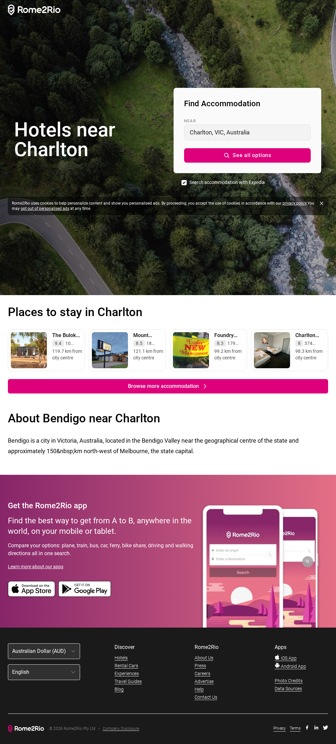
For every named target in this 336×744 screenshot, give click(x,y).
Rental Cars (126, 665)
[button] (247, 155)
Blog (119, 689)
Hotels (121, 657)
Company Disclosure (121, 729)
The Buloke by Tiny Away (65, 342)
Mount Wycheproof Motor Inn (147, 342)
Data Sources (288, 688)
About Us (204, 657)
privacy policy (294, 203)
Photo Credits (289, 680)
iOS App (288, 658)
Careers (202, 673)
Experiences (127, 673)
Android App (293, 666)
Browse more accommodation (163, 386)
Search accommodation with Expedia (227, 182)
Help (199, 689)
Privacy (279, 728)
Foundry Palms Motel (229, 338)
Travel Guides (128, 681)
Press (200, 665)
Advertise (204, 681)
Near (190, 121)
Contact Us (206, 697)
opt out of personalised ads (45, 208)
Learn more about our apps (35, 566)
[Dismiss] (321, 203)
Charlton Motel (305, 338)
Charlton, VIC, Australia (220, 132)
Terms (295, 728)
